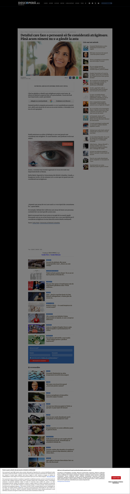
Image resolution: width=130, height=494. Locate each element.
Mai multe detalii (51, 476)
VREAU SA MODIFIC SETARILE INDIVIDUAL (115, 482)
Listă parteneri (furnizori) (63, 481)
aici (19, 486)
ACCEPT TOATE (116, 477)
